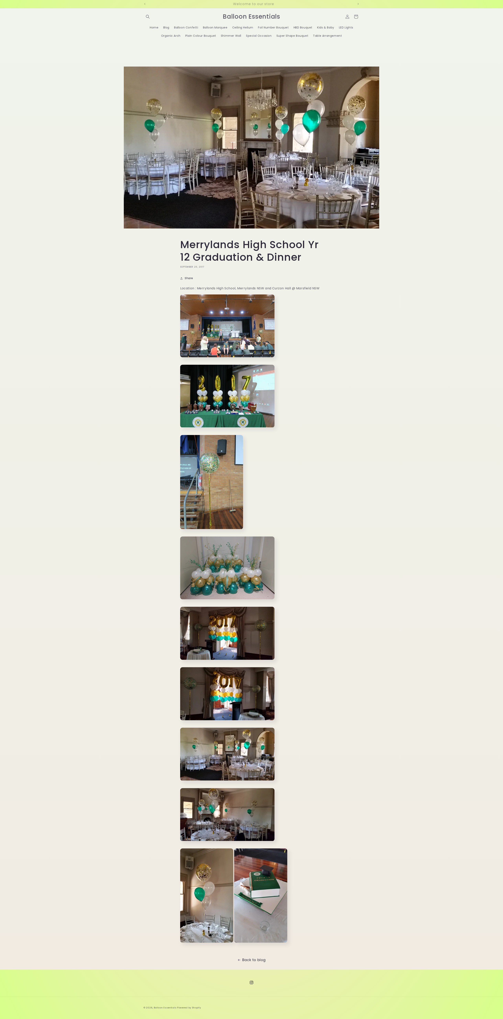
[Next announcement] (358, 4)
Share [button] (189, 278)
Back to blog (254, 959)
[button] (147, 16)
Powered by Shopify (189, 1007)
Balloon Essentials (165, 1007)
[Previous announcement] (144, 4)
